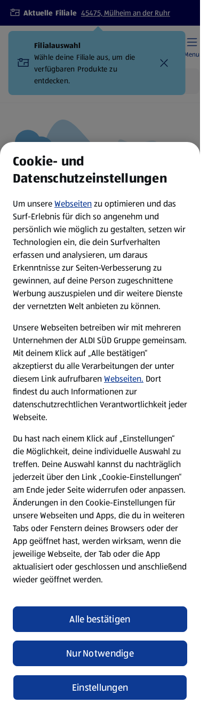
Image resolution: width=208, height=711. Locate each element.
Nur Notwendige (100, 653)
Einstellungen (100, 687)
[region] (100, 426)
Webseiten (73, 204)
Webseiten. (123, 379)
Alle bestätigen (99, 619)
